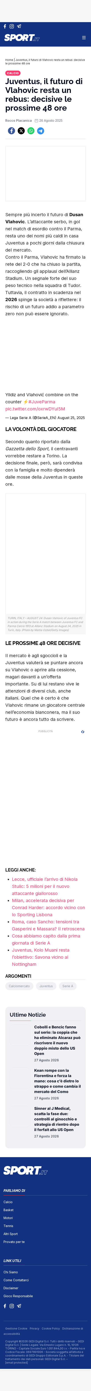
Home (9, 60)
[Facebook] (6, 26)
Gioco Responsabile (18, 1296)
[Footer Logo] (45, 1170)
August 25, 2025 (71, 418)
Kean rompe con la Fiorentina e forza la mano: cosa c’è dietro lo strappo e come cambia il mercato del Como (57, 1081)
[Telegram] (20, 26)
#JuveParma (41, 401)
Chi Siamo (11, 1272)
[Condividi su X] (21, 130)
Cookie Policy (51, 1328)
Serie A (68, 986)
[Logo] (22, 37)
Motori (8, 1218)
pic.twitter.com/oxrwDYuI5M (35, 409)
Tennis (8, 1226)
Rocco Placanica (18, 120)
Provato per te (14, 1242)
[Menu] (84, 37)
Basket (8, 1210)
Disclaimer (11, 1288)
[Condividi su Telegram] (40, 130)
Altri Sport (11, 1234)
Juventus (46, 986)
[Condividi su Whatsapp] (30, 130)
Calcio (13, 73)
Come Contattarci (16, 1280)
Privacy (35, 1328)
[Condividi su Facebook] (11, 130)
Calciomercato (19, 986)
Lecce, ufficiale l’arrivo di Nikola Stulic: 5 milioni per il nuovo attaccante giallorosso (45, 886)
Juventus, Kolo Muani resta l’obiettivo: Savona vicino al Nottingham (40, 957)
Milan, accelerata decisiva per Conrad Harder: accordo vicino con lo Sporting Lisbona (48, 907)
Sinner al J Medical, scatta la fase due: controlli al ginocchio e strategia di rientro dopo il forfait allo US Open (56, 1119)
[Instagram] (12, 26)
